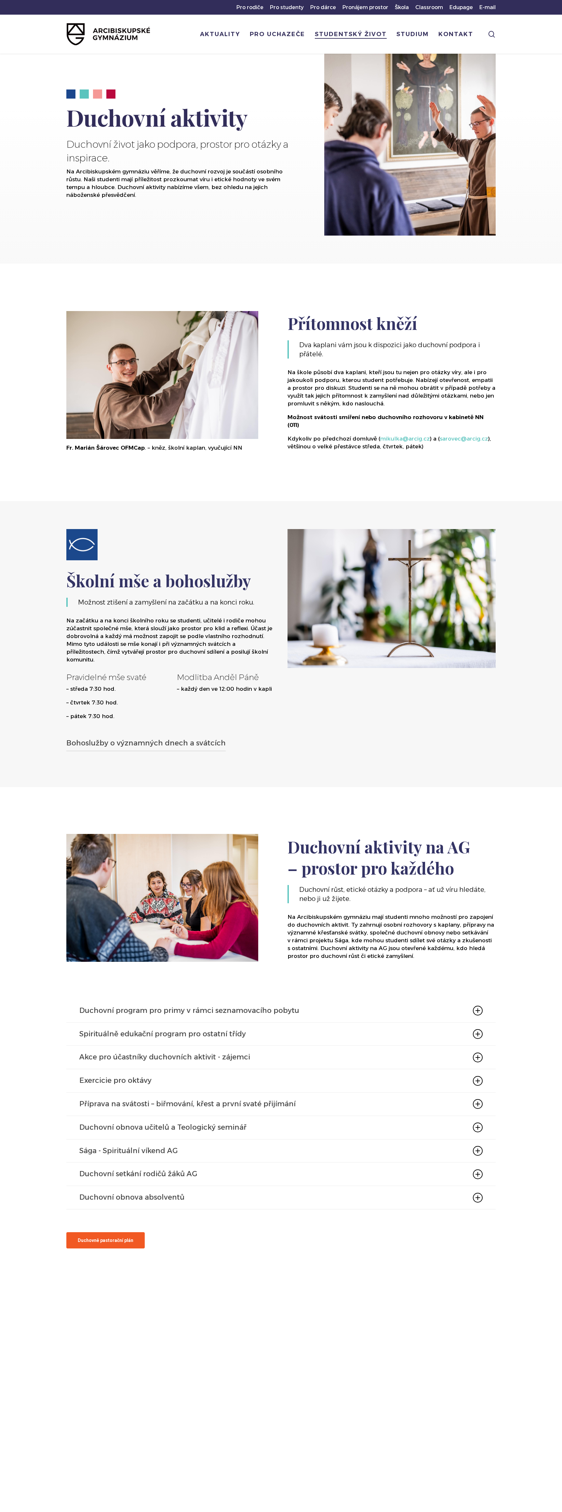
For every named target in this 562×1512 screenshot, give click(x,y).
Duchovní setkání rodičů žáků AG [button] (138, 1173)
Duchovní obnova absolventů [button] (131, 1197)
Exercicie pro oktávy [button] (115, 1080)
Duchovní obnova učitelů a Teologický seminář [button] (163, 1127)
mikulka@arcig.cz (405, 438)
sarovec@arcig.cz (464, 438)
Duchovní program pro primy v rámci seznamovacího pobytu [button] (189, 1010)
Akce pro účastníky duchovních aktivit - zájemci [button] (164, 1057)
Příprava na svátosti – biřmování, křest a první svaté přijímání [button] (187, 1103)
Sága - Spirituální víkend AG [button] (128, 1150)
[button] (105, 1240)
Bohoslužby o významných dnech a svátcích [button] (146, 743)
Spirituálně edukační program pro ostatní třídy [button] (162, 1033)
